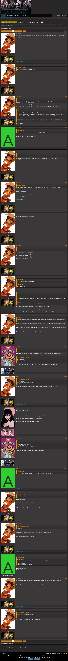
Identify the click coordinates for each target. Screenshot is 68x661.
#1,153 (65, 408)
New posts (3, 17)
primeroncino (59, 24)
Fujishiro (3, 24)
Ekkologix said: (20, 349)
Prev (2, 30)
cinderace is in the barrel (17, 24)
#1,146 (65, 182)
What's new (16, 15)
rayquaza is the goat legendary (7, 25)
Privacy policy (59, 653)
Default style (4, 653)
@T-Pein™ (18, 199)
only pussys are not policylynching (39, 24)
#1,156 (65, 492)
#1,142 (65, 64)
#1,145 (65, 151)
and (22, 147)
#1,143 (65, 96)
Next (24, 30)
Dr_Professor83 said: (21, 99)
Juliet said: (19, 317)
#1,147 (65, 214)
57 (10, 30)
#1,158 (65, 554)
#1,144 (65, 127)
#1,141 (65, 33)
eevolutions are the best (27, 24)
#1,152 (65, 376)
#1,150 (65, 314)
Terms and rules (53, 653)
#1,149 (65, 276)
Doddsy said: (19, 292)
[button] (12, 15)
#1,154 (65, 438)
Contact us (46, 653)
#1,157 (65, 523)
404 (21, 30)
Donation (9, 15)
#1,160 (65, 609)
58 (12, 30)
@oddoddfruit (19, 137)
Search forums (9, 17)
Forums (3, 15)
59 (14, 30)
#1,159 (65, 578)
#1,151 (65, 346)
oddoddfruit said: (20, 67)
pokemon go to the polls (51, 24)
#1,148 (65, 245)
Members (24, 15)
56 (8, 30)
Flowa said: (19, 279)
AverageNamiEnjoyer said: (22, 357)
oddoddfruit (8, 366)
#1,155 (65, 468)
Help (64, 653)
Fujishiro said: (20, 130)
